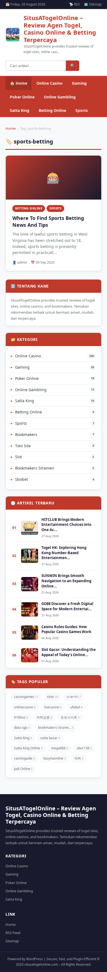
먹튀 (78, 758)
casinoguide (24, 758)
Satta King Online (28, 748)
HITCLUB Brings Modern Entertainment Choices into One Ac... (66, 524)
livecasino (53, 707)
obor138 (84, 748)
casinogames (26, 696)
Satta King (19, 110)
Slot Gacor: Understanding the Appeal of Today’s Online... (68, 652)
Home (10, 128)
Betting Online (52, 110)
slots (52, 696)
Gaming (79, 83)
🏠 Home (18, 83)
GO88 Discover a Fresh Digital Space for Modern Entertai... (67, 606)
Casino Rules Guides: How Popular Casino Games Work (66, 629)
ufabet (76, 707)
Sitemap (12, 940)
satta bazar (50, 738)
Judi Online (23, 768)
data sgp (22, 727)
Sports (81, 110)
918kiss (21, 717)
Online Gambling (60, 97)
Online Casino (49, 83)
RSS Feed (12, 932)
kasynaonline (54, 758)
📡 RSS (74, 4)
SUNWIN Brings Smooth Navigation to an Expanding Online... (66, 581)
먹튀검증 (44, 717)
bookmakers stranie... (56, 727)
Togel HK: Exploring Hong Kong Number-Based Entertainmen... (63, 552)
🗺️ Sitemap (93, 4)
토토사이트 (70, 717)
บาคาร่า (74, 696)
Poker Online (22, 97)
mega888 (59, 748)
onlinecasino (25, 707)
